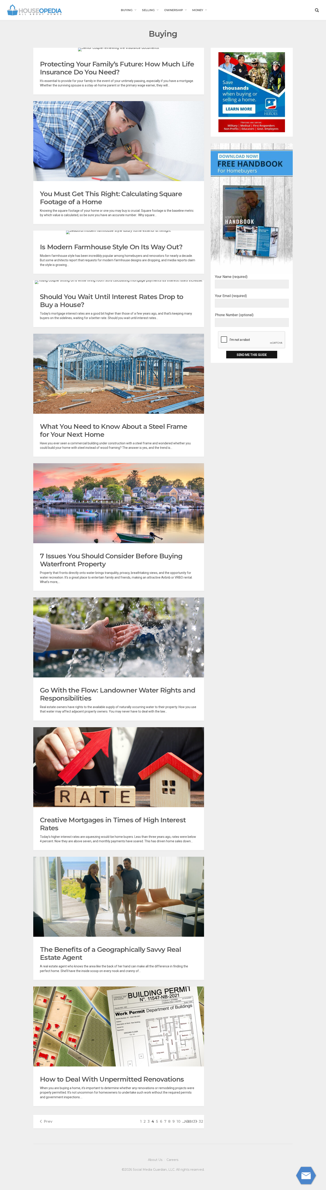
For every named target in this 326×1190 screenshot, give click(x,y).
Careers (172, 1160)
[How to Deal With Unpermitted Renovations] (118, 1026)
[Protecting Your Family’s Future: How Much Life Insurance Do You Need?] (118, 49)
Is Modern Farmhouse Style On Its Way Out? (111, 247)
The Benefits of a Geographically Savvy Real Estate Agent (110, 953)
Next (189, 1121)
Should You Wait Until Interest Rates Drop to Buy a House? (111, 301)
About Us (155, 1160)
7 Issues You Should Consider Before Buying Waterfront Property (111, 560)
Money (197, 10)
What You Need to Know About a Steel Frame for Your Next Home (113, 430)
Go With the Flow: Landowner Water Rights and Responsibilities (117, 694)
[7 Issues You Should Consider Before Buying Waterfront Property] (118, 503)
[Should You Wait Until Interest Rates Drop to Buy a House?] (119, 282)
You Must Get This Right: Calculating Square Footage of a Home (111, 198)
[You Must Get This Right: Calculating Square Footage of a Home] (118, 141)
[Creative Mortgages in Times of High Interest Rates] (118, 767)
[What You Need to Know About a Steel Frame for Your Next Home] (118, 374)
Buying (127, 10)
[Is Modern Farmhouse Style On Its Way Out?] (118, 232)
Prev (48, 1121)
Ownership (173, 10)
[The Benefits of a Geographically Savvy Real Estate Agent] (118, 897)
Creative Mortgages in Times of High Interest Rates (113, 824)
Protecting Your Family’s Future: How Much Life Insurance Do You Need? (117, 68)
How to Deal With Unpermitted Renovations (112, 1079)
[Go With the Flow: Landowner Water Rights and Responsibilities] (118, 637)
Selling (148, 10)
